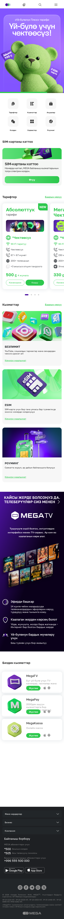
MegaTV (32, 675)
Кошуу (35, 282)
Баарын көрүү (53, 197)
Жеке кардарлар (13, 814)
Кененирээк (15, 282)
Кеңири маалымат (15, 360)
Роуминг (12, 463)
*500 (7, 849)
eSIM (8, 405)
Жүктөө (33, 688)
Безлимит (12, 346)
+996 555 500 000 (16, 860)
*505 (7, 853)
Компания (10, 831)
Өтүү (32, 179)
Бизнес (8, 822)
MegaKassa (34, 723)
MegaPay (32, 699)
